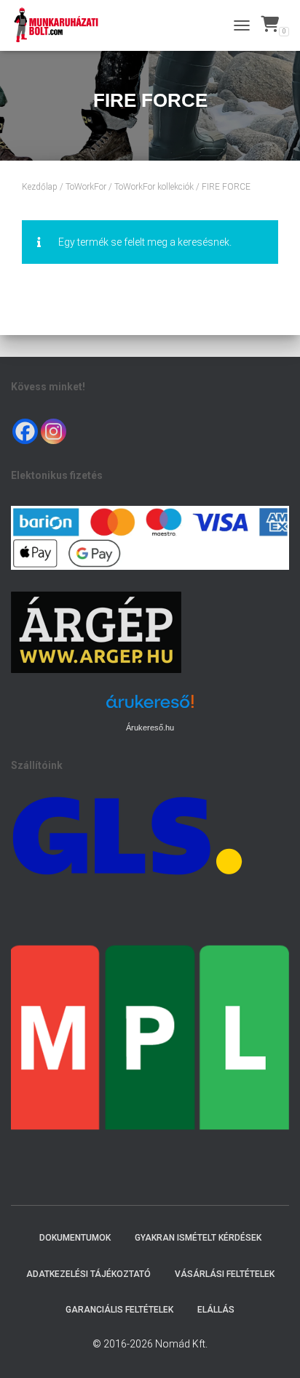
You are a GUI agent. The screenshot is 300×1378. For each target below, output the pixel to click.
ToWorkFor (86, 187)
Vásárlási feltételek (225, 1274)
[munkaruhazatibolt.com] (62, 25)
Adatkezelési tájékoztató (88, 1274)
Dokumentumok (75, 1238)
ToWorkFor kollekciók (154, 187)
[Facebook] (25, 431)
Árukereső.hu (150, 727)
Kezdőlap (40, 187)
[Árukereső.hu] (150, 707)
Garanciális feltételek (119, 1310)
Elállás (215, 1310)
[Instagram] (53, 431)
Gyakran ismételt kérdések (198, 1238)
